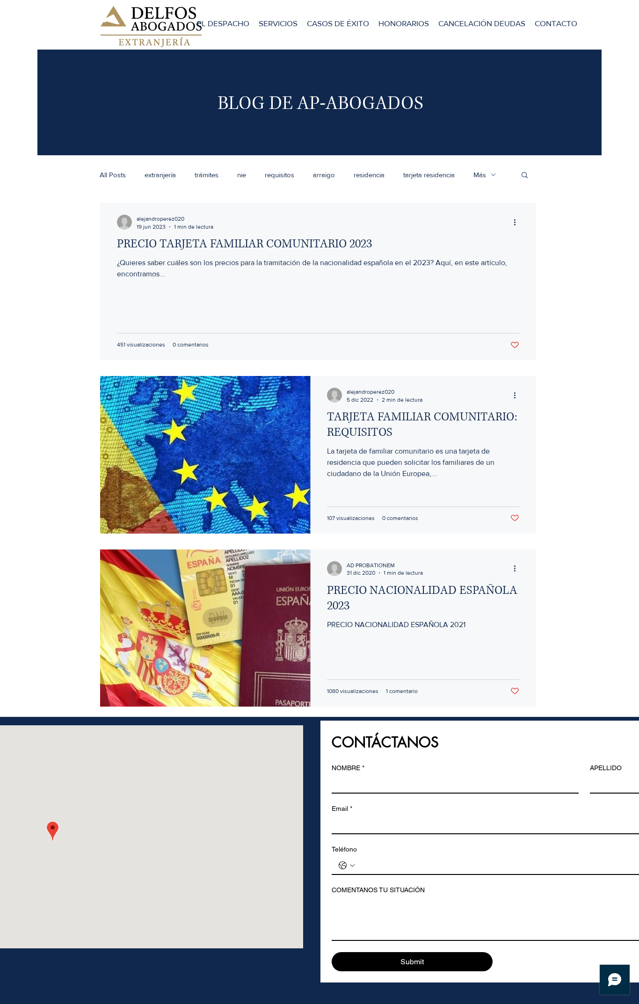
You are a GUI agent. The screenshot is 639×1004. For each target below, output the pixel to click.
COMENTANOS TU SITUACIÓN (378, 890)
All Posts (113, 175)
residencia (369, 175)
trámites (206, 175)
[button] (524, 176)
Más (479, 175)
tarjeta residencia (429, 175)
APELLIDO (606, 768)
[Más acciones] (517, 222)
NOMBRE (348, 768)
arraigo (324, 175)
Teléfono (344, 849)
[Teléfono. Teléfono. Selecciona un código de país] (346, 865)
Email (342, 808)
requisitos (279, 175)
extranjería (160, 175)
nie (241, 175)
